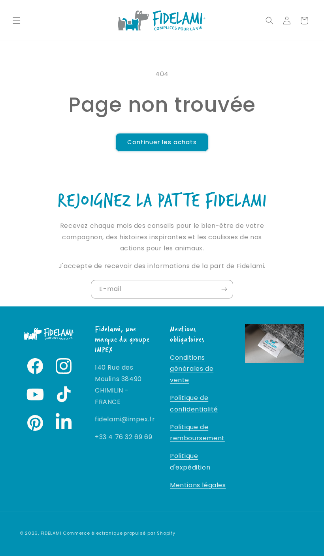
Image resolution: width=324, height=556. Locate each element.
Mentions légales (198, 485)
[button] (16, 20)
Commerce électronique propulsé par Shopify (119, 533)
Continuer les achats (162, 142)
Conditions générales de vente (191, 369)
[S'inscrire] (224, 289)
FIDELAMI (51, 533)
